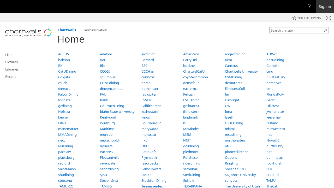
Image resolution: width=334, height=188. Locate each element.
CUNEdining (109, 82)
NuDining (65, 146)
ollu (228, 146)
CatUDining (67, 71)
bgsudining (275, 59)
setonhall (190, 169)
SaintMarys (67, 169)
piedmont (191, 151)
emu (269, 88)
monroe (106, 134)
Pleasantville (109, 157)
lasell (228, 117)
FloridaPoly (275, 94)
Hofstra (64, 111)
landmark (190, 117)
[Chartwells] (28, 32)
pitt (269, 151)
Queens (231, 157)
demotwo (274, 82)
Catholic (272, 65)
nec (269, 134)
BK (60, 65)
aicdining (148, 54)
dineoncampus (111, 88)
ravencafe (107, 163)
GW (227, 105)
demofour (191, 82)
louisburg (107, 123)
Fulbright (232, 100)
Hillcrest (272, 105)
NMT (187, 140)
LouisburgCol (151, 123)
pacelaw (64, 151)
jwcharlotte (275, 111)
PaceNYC (107, 151)
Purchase (190, 157)
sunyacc (231, 180)
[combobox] (297, 30)
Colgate (64, 77)
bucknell (189, 65)
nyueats (106, 146)
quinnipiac (274, 157)
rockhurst (274, 163)
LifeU (62, 123)
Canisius (231, 65)
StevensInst (109, 180)
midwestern (275, 128)
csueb (62, 82)
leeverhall (273, 117)
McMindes (191, 128)
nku (144, 140)
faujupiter (149, 94)
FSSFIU (146, 100)
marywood (149, 128)
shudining (66, 174)
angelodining (235, 54)
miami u (231, 128)
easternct (190, 88)
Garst (270, 100)
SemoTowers (151, 169)
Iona (228, 111)
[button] (326, 30)
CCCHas (147, 71)
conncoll (147, 77)
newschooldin (111, 140)
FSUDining (191, 100)
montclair (148, 134)
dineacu (64, 88)
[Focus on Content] (328, 18)
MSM (187, 134)
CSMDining (233, 77)
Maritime (107, 128)
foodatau (65, 100)
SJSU (103, 174)
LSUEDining (234, 123)
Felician (189, 94)
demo (146, 82)
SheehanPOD (235, 169)
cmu (269, 71)
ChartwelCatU (194, 71)
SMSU (146, 174)
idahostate (149, 111)
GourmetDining (112, 105)
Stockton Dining (153, 180)
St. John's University (240, 174)
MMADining (67, 134)
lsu (185, 123)
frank (104, 100)
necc (61, 140)
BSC (144, 65)
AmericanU (191, 54)
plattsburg (66, 157)
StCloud (272, 174)
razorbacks (149, 163)
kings (145, 117)
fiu (227, 94)
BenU (229, 59)
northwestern (235, 140)
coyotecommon (195, 77)
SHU (269, 169)
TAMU (271, 180)
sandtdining (109, 169)
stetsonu (65, 180)
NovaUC (272, 140)
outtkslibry (274, 146)
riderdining (191, 163)
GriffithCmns (151, 105)
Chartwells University (241, 71)
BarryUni (190, 59)
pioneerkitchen (236, 151)
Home (70, 39)
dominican (149, 88)
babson (64, 59)
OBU (145, 146)
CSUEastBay (275, 77)
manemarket (68, 128)
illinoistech (191, 111)
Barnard (147, 59)
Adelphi (106, 54)
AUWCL (272, 54)
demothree (233, 82)
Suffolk (188, 180)
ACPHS (63, 54)
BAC (103, 59)
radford (64, 163)
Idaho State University (117, 111)
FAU (103, 94)
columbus (107, 77)
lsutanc (272, 123)
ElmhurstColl (235, 88)
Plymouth (149, 157)
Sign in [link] (325, 6)
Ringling (231, 163)
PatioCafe (148, 151)
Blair (103, 65)
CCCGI (105, 71)
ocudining (191, 146)
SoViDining (191, 174)
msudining (233, 134)
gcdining (65, 105)
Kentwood (108, 117)
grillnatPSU (192, 105)
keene (63, 117)
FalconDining (68, 94)
